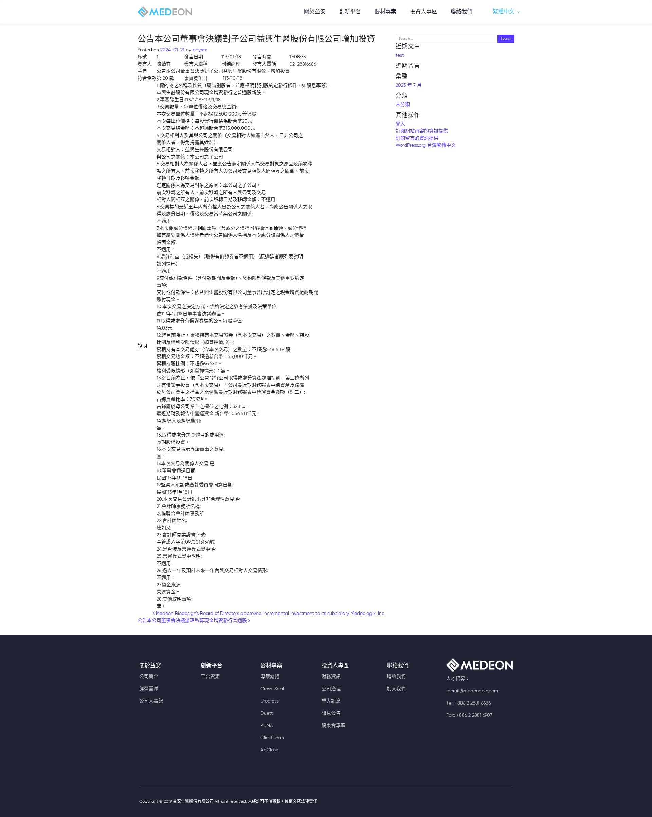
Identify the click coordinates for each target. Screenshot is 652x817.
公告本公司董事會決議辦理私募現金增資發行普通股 (193, 620)
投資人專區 (423, 12)
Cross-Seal (272, 689)
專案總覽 (269, 676)
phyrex (199, 50)
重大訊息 (331, 701)
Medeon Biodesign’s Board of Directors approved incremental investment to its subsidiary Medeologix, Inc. (270, 613)
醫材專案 (385, 12)
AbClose (269, 750)
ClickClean (272, 737)
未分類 (403, 104)
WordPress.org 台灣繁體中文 (426, 145)
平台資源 (210, 676)
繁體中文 (503, 12)
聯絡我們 (461, 12)
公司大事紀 (151, 701)
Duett (266, 713)
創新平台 (350, 12)
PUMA (266, 725)
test (400, 55)
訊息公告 (331, 713)
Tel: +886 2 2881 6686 (468, 703)
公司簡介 (148, 676)
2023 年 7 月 (409, 85)
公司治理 (331, 689)
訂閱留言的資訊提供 (417, 138)
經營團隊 (148, 689)
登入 (400, 124)
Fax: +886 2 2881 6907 (469, 715)
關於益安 (315, 12)
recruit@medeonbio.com (472, 691)
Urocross (269, 701)
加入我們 (396, 689)
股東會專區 (333, 725)
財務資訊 (331, 676)
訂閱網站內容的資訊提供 (422, 131)
